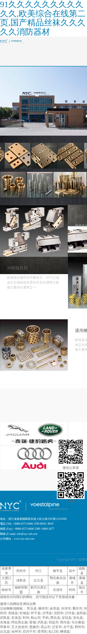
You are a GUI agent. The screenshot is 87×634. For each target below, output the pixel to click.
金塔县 (54, 608)
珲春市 (5, 627)
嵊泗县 (65, 631)
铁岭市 (6, 590)
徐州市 (16, 631)
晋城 (32, 622)
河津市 (66, 608)
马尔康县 (77, 622)
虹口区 (53, 631)
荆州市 (79, 627)
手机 (45, 617)
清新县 (21, 580)
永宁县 (68, 627)
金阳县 (81, 613)
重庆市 (77, 608)
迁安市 (57, 627)
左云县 (38, 580)
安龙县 (16, 617)
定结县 (66, 617)
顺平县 (58, 571)
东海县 (5, 622)
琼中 (72, 571)
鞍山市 (36, 617)
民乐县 (32, 608)
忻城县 (24, 613)
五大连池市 (19, 627)
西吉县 (55, 617)
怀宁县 (36, 613)
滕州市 (43, 608)
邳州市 (21, 571)
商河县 (65, 622)
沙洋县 (70, 613)
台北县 (5, 631)
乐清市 (58, 590)
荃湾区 (42, 631)
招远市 (53, 622)
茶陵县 (13, 613)
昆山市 (45, 627)
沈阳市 (58, 613)
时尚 (72, 590)
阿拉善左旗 (19, 622)
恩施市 (34, 627)
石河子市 (29, 631)
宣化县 (78, 617)
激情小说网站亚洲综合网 (18, 604)
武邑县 (42, 622)
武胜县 (5, 617)
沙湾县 (47, 613)
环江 (38, 571)
